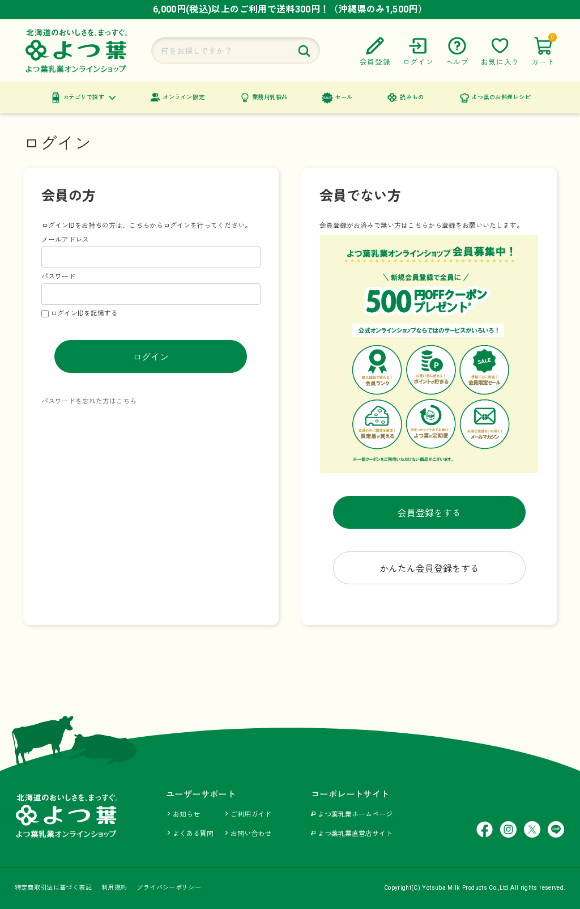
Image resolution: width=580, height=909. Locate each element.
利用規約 (114, 887)
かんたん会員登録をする (429, 568)
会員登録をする (429, 513)
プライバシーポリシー (169, 887)
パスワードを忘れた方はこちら (89, 401)
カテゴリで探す (84, 97)
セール (343, 97)
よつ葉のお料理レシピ (501, 97)
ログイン (151, 357)
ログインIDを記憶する (84, 313)
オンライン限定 (183, 97)
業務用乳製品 (270, 97)
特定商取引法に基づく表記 (53, 887)
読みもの (412, 97)
